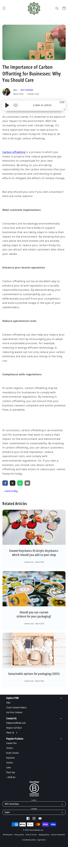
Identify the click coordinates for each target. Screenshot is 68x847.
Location (34, 800)
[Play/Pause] (7, 105)
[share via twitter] (12, 483)
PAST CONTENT (27, 89)
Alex (15, 89)
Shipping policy (44, 834)
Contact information (58, 834)
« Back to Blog (11, 491)
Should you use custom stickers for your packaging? (34, 614)
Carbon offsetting (13, 152)
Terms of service (31, 834)
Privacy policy (19, 834)
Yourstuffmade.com (36, 830)
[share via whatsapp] (20, 483)
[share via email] (27, 483)
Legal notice (41, 840)
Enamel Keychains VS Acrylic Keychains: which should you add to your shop (34, 553)
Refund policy (8, 834)
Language (34, 809)
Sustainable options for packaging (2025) (34, 674)
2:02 (62, 102)
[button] (3, 8)
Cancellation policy (29, 840)
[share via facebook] (5, 483)
